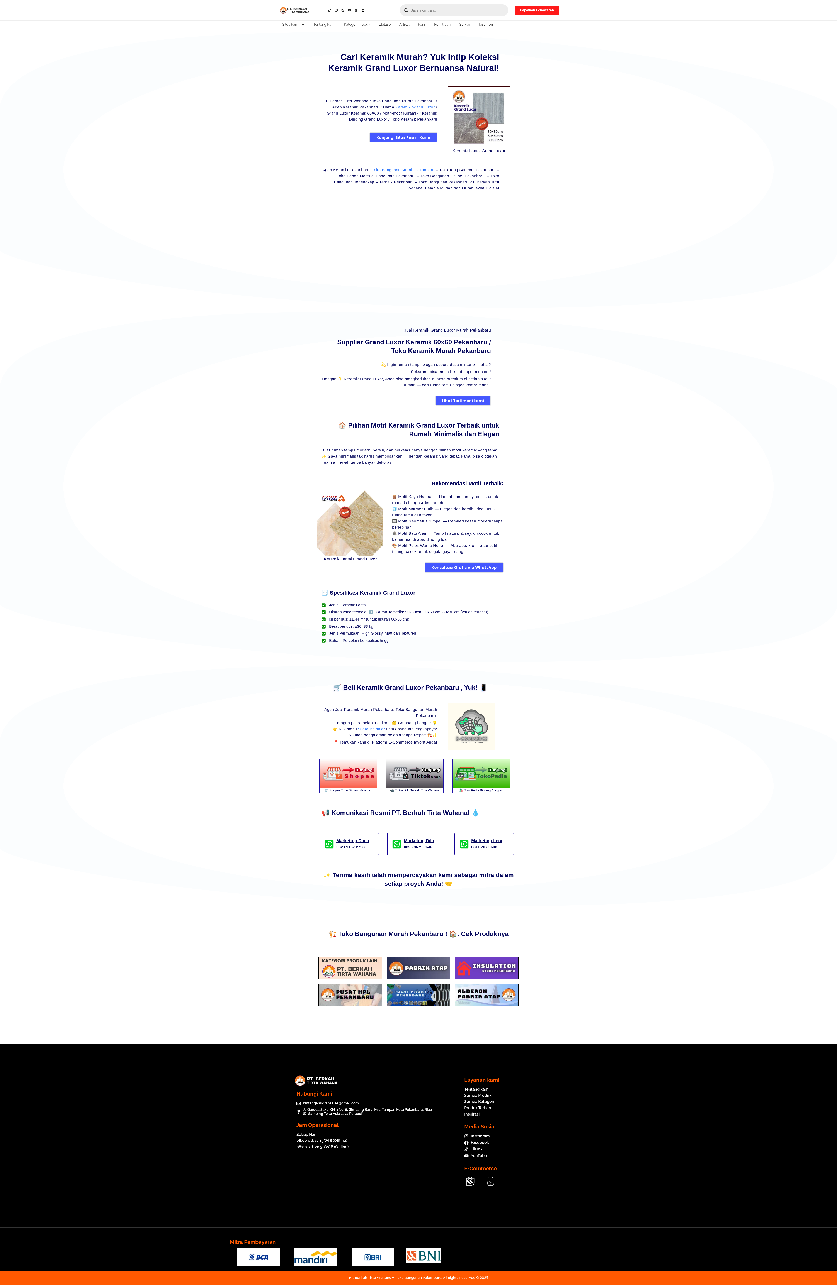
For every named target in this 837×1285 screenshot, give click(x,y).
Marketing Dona (352, 840)
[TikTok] (330, 10)
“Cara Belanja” (371, 729)
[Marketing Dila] (397, 844)
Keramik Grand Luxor (415, 107)
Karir (421, 24)
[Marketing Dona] (329, 844)
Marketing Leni (486, 840)
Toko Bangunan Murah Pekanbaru (403, 170)
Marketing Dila (419, 840)
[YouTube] (350, 10)
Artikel (404, 24)
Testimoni (485, 24)
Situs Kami (290, 24)
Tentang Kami (324, 24)
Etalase (385, 24)
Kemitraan (442, 24)
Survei (464, 24)
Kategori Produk (357, 24)
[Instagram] (337, 10)
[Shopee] (363, 10)
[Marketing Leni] (464, 844)
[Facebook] (343, 10)
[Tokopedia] (357, 10)
